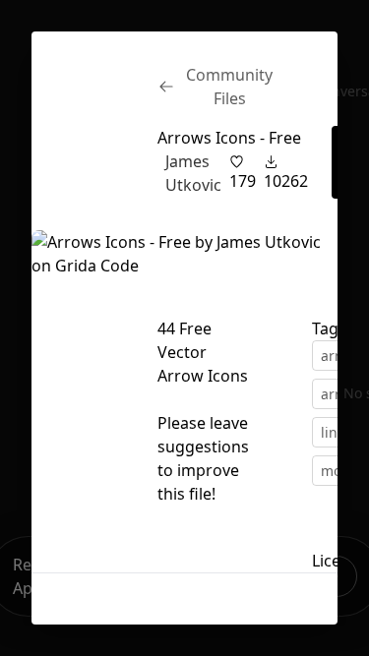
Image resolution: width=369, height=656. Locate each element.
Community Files (229, 86)
